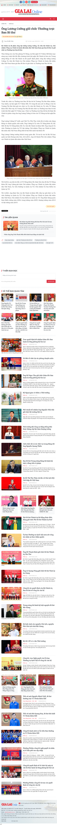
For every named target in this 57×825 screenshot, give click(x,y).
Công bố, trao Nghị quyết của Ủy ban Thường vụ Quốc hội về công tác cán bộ (37, 659)
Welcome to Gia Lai (33, 5)
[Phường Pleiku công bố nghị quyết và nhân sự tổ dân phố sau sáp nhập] (11, 754)
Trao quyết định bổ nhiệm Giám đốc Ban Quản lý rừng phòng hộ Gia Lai (38, 341)
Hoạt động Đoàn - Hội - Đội (30, 701)
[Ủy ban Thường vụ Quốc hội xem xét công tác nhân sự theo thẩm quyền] (11, 540)
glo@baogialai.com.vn (10, 812)
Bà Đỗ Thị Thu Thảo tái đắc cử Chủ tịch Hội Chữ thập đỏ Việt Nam (38, 479)
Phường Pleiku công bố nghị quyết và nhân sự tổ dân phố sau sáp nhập (38, 749)
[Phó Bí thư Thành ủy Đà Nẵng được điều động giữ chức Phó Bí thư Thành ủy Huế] (11, 523)
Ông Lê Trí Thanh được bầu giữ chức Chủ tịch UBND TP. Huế (46, 509)
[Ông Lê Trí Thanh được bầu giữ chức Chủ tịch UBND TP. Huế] (46, 501)
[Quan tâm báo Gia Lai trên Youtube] (26, 2)
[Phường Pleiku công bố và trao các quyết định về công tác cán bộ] (11, 788)
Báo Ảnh (11, 5)
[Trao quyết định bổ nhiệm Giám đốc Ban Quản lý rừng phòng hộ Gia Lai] (11, 345)
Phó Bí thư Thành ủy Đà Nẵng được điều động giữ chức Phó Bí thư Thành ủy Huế (37, 519)
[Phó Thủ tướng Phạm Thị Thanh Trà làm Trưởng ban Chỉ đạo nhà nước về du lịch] (50, 298)
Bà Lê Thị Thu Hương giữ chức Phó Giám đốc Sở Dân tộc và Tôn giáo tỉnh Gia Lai (7, 326)
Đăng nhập (34, 2)
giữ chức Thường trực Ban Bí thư (24, 240)
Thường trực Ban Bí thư (40, 240)
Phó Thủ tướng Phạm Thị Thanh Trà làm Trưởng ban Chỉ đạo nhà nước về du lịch (50, 307)
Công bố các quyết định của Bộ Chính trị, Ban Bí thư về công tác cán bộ (38, 589)
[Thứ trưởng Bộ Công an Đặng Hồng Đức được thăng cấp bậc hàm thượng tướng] (11, 432)
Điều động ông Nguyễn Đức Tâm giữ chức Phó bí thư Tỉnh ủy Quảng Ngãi (28, 510)
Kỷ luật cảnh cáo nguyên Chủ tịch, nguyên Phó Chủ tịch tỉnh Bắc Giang (38, 625)
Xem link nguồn (50, 206)
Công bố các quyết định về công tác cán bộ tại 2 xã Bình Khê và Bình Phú (35, 325)
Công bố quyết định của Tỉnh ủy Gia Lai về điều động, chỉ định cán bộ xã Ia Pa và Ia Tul (49, 326)
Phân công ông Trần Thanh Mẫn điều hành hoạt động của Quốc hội (24, 234)
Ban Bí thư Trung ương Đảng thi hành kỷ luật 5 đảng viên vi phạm (38, 462)
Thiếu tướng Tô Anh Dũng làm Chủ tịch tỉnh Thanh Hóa (9, 509)
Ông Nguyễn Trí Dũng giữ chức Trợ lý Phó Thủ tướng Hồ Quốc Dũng (6, 306)
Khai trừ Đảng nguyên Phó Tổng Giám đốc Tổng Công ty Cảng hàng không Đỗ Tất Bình (9, 689)
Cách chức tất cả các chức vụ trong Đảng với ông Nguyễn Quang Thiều (38, 445)
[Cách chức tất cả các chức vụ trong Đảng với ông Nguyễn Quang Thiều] (11, 449)
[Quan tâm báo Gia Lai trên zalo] (23, 2)
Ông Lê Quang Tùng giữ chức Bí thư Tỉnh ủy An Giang (39, 572)
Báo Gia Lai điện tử (28, 11)
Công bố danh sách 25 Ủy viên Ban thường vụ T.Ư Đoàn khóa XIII (38, 732)
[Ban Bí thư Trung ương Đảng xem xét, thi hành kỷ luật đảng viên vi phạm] (21, 298)
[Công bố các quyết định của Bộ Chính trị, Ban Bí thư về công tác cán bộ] (11, 593)
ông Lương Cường (9, 240)
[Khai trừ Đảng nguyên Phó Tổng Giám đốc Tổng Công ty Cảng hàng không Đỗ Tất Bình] (9, 679)
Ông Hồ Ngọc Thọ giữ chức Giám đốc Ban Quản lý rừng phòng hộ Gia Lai (38, 376)
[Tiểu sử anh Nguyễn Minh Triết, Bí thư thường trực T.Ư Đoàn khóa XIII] (11, 702)
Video (4, 5)
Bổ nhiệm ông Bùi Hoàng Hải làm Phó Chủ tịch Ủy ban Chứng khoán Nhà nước (36, 222)
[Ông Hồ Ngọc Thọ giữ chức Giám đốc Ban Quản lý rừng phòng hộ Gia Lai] (11, 381)
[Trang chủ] (3, 19)
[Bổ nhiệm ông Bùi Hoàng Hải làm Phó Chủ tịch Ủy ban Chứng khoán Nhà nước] (10, 226)
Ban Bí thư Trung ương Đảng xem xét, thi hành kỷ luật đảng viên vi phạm (21, 307)
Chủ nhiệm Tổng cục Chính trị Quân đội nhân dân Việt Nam (29, 243)
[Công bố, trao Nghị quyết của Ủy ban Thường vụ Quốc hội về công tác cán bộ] (11, 664)
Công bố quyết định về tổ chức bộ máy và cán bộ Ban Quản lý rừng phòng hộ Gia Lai (38, 767)
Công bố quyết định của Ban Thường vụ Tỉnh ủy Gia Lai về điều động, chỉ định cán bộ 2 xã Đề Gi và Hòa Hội (21, 327)
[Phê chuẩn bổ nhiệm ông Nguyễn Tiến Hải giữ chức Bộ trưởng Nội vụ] (11, 415)
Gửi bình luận (51, 281)
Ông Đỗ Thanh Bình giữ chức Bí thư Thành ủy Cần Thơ (38, 553)
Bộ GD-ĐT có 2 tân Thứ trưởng (34, 641)
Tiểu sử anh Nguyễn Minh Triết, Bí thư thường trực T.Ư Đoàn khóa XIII (37, 697)
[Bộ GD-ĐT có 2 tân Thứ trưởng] (11, 646)
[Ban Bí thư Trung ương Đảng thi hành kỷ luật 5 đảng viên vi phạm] (11, 466)
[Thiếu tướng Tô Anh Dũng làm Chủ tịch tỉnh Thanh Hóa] (9, 501)
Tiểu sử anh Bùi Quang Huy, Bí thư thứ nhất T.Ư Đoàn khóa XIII (39, 715)
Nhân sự (11, 23)
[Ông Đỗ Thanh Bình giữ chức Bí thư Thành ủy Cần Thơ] (11, 557)
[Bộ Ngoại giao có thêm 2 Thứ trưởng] (11, 398)
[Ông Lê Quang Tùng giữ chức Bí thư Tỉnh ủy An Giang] (11, 576)
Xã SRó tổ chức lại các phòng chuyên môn (38, 358)
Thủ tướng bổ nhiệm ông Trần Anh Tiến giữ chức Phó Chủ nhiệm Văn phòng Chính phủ (46, 689)
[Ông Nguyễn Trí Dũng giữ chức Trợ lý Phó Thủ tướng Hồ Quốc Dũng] (7, 298)
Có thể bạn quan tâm (13, 291)
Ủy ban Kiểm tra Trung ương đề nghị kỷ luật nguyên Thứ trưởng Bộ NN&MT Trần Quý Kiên (35, 307)
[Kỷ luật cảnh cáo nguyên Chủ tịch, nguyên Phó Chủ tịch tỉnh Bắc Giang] (11, 629)
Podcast (24, 5)
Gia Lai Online (9, 804)
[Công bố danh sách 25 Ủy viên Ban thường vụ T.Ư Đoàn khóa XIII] (11, 736)
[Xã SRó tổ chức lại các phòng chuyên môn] (11, 364)
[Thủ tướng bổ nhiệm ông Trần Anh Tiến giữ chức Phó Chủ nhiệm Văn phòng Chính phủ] (46, 679)
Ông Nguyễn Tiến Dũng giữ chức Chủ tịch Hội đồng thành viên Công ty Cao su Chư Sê (28, 689)
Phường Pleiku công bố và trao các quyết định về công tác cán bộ (38, 784)
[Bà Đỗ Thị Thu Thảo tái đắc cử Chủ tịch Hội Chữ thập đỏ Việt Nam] (11, 483)
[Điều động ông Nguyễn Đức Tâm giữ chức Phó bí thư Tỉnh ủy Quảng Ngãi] (28, 501)
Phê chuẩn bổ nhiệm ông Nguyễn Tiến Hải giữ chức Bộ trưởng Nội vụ (38, 411)
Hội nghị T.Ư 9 (49, 243)
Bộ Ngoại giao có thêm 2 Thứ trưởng (36, 393)
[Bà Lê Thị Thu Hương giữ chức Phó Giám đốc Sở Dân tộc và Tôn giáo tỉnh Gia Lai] (7, 317)
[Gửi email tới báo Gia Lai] (29, 2)
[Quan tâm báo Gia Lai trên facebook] (21, 2)
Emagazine (44, 5)
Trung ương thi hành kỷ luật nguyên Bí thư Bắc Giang (38, 606)
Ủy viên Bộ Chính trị (7, 243)
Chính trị (3, 23)
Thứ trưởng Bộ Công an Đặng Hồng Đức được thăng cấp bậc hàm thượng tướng (37, 428)
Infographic (53, 5)
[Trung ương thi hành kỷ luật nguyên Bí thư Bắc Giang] (11, 611)
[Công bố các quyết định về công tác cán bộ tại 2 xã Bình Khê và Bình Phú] (35, 317)
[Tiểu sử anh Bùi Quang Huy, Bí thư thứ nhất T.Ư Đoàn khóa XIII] (11, 719)
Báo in (17, 5)
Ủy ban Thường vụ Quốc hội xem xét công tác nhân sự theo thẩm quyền (38, 536)
